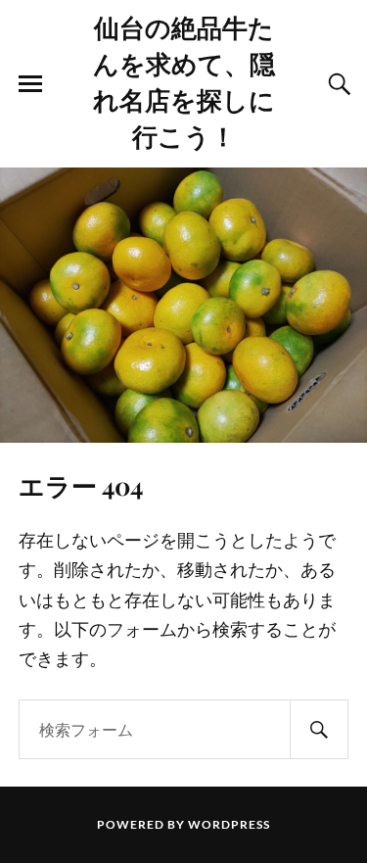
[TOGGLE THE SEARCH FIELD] (336, 84)
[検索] (319, 729)
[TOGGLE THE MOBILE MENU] (30, 84)
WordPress (229, 824)
